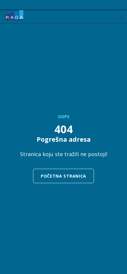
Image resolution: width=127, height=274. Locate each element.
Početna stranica (63, 176)
